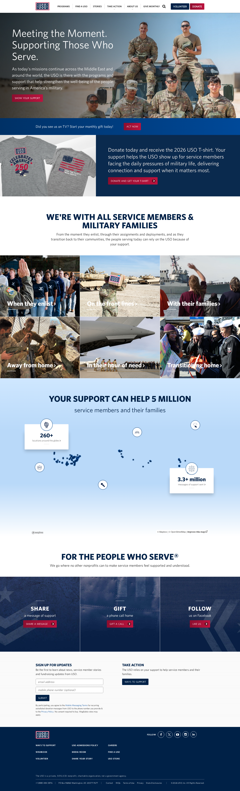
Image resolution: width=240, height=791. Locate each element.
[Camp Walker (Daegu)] (180, 460)
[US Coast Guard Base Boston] (80, 456)
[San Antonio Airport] (66, 464)
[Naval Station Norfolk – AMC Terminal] (77, 460)
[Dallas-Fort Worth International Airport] (67, 462)
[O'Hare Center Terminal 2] (71, 456)
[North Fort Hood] (67, 463)
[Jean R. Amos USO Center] (73, 462)
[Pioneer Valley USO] (79, 456)
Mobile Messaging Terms (76, 705)
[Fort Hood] (67, 463)
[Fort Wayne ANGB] (73, 457)
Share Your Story (82, 758)
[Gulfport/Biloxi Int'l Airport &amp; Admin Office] (71, 463)
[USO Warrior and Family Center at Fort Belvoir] (77, 458)
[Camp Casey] (179, 459)
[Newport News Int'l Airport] (77, 459)
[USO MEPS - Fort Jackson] (75, 461)
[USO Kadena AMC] (179, 466)
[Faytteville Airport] (76, 461)
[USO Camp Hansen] (179, 466)
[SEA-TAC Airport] (54, 452)
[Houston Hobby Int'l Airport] (68, 464)
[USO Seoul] (179, 460)
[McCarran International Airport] (58, 460)
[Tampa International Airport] (74, 465)
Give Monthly (151, 6)
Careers (112, 745)
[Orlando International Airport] (75, 465)
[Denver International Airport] (63, 458)
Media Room (79, 752)
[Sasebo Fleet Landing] (180, 462)
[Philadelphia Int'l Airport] (78, 458)
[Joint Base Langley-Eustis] (77, 459)
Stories (97, 6)
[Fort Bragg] (76, 461)
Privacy (140, 783)
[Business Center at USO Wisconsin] (71, 456)
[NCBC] (71, 463)
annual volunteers (39, 484)
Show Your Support (27, 98)
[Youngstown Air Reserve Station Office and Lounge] (75, 457)
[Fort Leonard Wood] (69, 459)
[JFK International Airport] (78, 457)
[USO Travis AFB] (54, 459)
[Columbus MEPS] (74, 458)
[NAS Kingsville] (77, 457)
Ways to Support (135, 681)
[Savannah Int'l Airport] (75, 462)
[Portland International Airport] (54, 454)
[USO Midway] (71, 456)
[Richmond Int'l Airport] (77, 459)
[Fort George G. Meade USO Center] (77, 458)
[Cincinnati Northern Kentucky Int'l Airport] (73, 458)
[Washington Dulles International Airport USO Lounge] (77, 458)
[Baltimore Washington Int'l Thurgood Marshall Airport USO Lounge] (77, 458)
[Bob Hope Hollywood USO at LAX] (56, 461)
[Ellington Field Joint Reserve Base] (68, 464)
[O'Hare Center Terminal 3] (71, 456)
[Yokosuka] (185, 461)
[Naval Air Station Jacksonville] (75, 464)
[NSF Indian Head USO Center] (77, 459)
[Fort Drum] (77, 455)
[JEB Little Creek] (77, 460)
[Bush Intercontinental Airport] (68, 464)
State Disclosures (154, 783)
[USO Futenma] (179, 466)
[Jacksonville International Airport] (75, 463)
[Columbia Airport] (75, 461)
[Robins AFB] (74, 462)
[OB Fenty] (151, 461)
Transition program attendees (194, 442)
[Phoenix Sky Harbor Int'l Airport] (59, 462)
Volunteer (180, 6)
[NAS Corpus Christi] (67, 465)
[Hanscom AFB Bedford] (80, 456)
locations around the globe (45, 440)
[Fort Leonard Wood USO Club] (69, 459)
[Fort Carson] (63, 458)
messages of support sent (191, 484)
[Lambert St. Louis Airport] (70, 458)
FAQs (118, 783)
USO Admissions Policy (85, 745)
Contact (109, 783)
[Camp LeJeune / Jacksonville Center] (77, 461)
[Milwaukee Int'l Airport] (71, 456)
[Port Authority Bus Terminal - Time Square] (78, 457)
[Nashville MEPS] (72, 460)
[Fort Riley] (67, 458)
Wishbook (41, 752)
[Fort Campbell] (72, 460)
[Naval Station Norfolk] (77, 460)
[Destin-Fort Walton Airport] (72, 463)
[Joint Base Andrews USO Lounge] (77, 458)
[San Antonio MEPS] (66, 464)
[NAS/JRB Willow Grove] (78, 457)
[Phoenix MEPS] (59, 462)
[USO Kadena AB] (179, 466)
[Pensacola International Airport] (72, 463)
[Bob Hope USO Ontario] (57, 461)
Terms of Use (128, 783)
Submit (42, 698)
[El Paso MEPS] (62, 463)
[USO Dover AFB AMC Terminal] (78, 458)
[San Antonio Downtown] (66, 464)
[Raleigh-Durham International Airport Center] (76, 460)
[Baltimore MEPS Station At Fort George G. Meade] (77, 458)
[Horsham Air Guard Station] (78, 457)
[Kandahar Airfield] (148, 463)
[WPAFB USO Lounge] (73, 458)
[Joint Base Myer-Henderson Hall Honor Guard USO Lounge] (77, 458)
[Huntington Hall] (77, 460)
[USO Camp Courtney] (179, 466)
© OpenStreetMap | (178, 531)
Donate (197, 6)
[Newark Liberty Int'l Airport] (78, 457)
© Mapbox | (163, 531)
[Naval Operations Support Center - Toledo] (74, 457)
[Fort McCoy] (70, 455)
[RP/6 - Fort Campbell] (72, 460)
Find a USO (81, 6)
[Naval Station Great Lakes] (71, 456)
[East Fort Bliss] (62, 463)
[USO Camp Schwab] (179, 466)
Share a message (37, 623)
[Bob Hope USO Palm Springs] (57, 462)
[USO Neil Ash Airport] (57, 462)
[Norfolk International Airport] (77, 459)
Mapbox (37, 532)
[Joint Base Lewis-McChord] (54, 453)
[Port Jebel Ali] (143, 466)
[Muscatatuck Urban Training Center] (71, 459)
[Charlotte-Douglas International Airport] (75, 461)
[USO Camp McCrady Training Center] (75, 461)
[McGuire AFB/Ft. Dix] (78, 458)
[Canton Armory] (75, 457)
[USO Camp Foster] (179, 466)
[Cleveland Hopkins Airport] (74, 457)
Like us (197, 623)
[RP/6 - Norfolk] (77, 460)
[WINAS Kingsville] (67, 465)
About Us (132, 6)
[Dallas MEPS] (67, 462)
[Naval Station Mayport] (75, 463)
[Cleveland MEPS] (74, 457)
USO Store (114, 758)
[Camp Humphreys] (179, 460)
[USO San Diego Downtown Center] (57, 462)
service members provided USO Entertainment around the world (102, 503)
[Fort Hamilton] (78, 457)
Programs (63, 6)
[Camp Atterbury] (73, 458)
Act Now (132, 126)
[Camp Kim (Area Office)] (179, 459)
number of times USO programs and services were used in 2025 (137, 450)
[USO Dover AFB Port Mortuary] (78, 458)
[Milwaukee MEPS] (71, 456)
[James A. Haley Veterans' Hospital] (74, 465)
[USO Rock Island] (71, 457)
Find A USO (114, 752)
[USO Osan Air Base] (179, 459)
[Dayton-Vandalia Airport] (73, 458)
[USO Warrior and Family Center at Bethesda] (77, 458)
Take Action (114, 6)
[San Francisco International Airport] (54, 459)
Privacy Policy (47, 711)
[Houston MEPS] (68, 464)
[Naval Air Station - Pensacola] (72, 463)
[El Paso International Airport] (62, 463)
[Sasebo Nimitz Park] (180, 462)
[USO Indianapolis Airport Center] (72, 458)
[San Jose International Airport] (54, 459)
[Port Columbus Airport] (74, 458)
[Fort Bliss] (62, 463)
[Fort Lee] (77, 459)
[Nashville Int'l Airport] (72, 460)
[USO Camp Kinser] (179, 466)
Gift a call (117, 623)
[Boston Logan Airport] (80, 456)
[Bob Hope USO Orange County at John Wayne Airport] (57, 462)
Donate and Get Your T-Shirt (129, 181)
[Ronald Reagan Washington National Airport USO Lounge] (77, 458)
